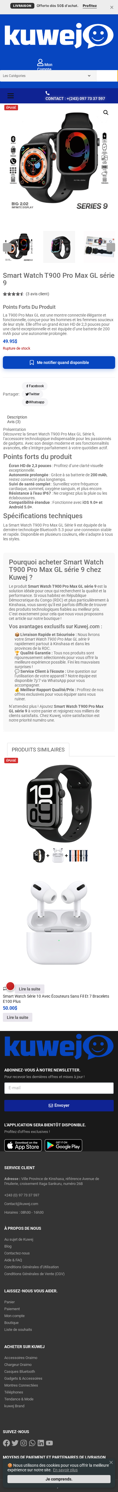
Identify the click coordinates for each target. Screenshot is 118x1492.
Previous (7, 247)
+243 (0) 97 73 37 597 (21, 1195)
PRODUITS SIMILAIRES (38, 750)
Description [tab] (17, 417)
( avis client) (37, 294)
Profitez (90, 5)
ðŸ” (106, 112)
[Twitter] (15, 1443)
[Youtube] (49, 1443)
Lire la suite (29, 989)
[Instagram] (23, 1443)
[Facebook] (6, 1443)
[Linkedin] (40, 1443)
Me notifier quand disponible (63, 362)
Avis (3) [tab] (14, 421)
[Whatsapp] (32, 1443)
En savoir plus (65, 1470)
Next (111, 247)
